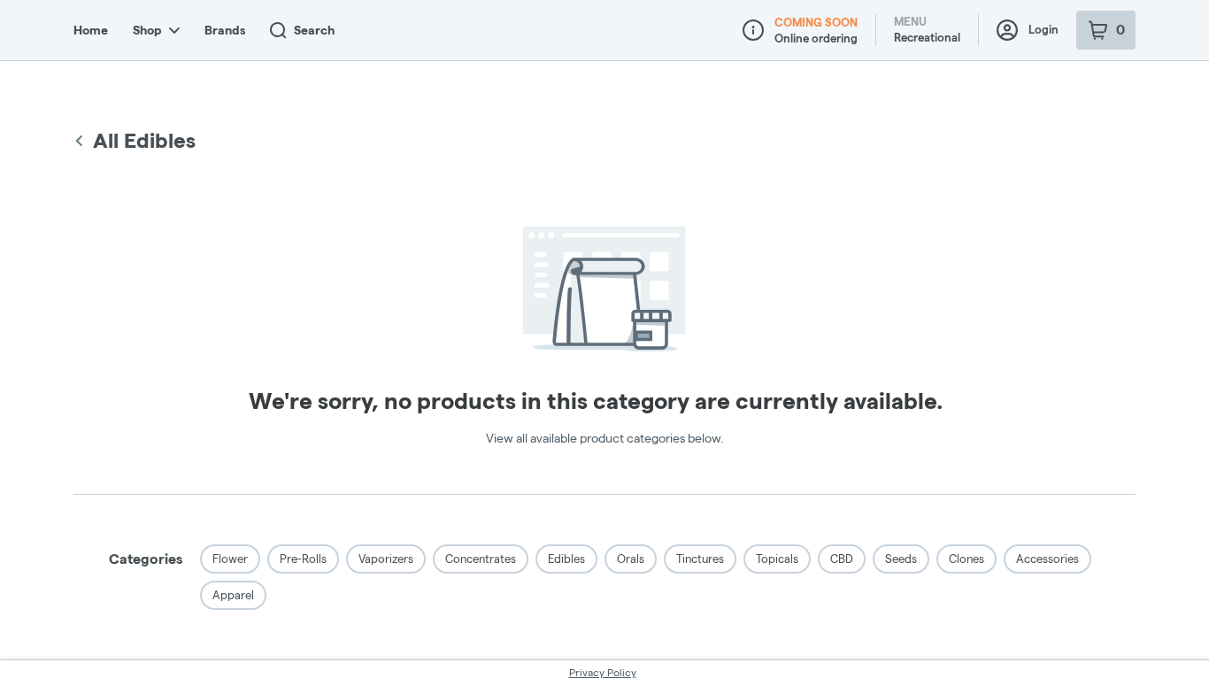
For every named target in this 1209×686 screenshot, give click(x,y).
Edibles (566, 558)
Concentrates (480, 558)
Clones (966, 558)
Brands (224, 30)
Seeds (901, 558)
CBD (841, 558)
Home (90, 30)
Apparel (233, 595)
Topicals (777, 558)
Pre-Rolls (303, 558)
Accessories (1047, 558)
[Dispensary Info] (753, 30)
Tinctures (700, 558)
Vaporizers (385, 558)
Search (314, 30)
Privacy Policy (602, 672)
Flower (230, 558)
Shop (147, 30)
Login (1043, 29)
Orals (630, 558)
